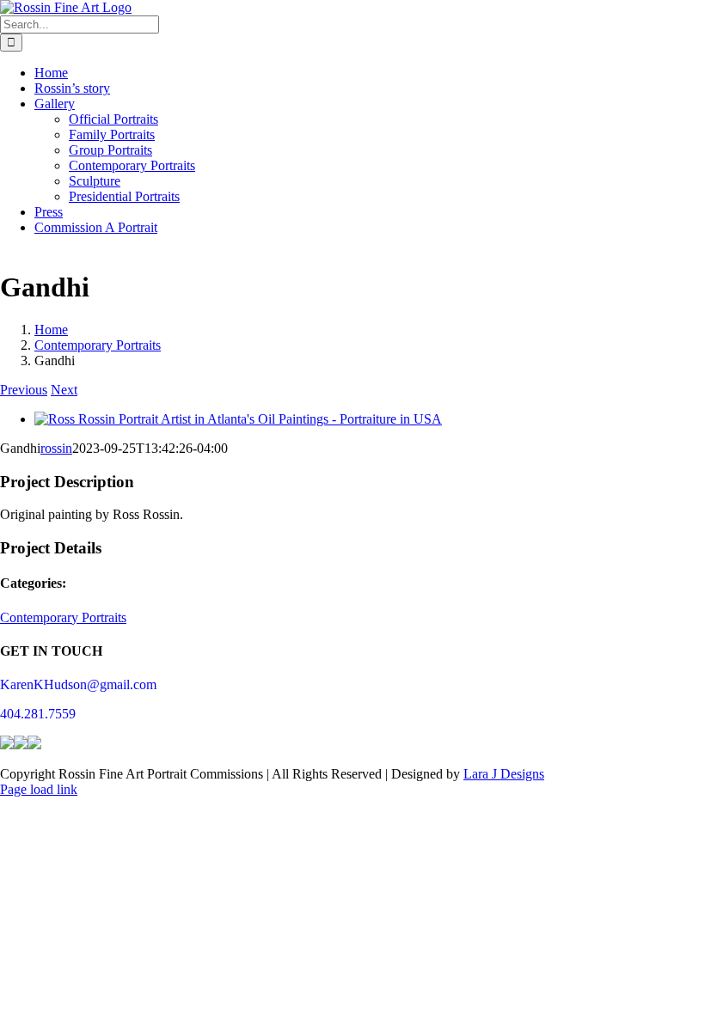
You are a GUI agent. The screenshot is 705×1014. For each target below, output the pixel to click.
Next (64, 389)
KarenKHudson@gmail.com (78, 684)
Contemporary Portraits (63, 617)
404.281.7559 (38, 713)
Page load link (38, 789)
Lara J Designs (503, 774)
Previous (23, 389)
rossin (56, 448)
